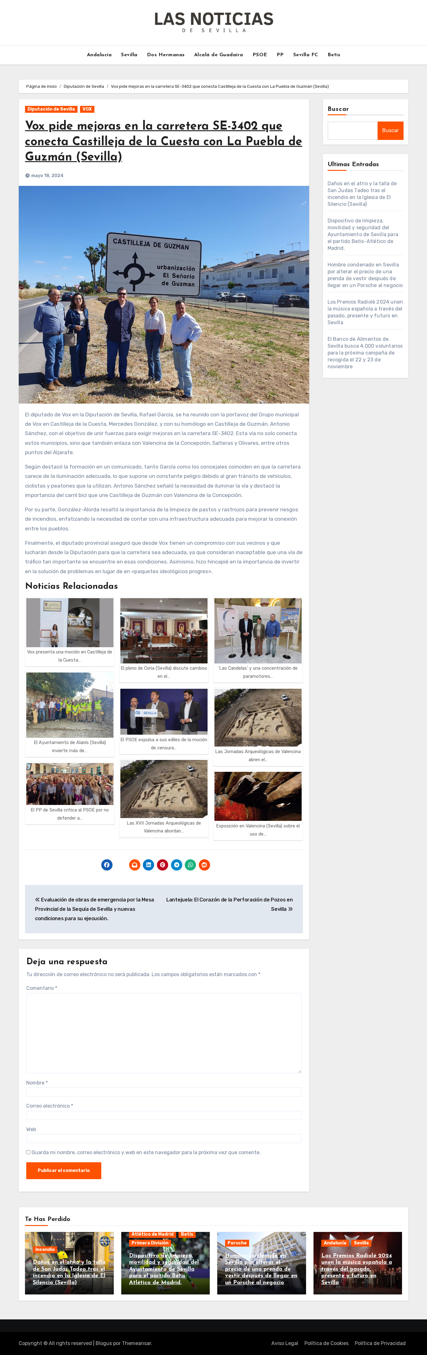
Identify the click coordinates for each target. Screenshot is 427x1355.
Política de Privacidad (380, 1343)
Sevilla (129, 54)
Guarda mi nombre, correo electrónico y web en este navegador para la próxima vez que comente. (146, 1152)
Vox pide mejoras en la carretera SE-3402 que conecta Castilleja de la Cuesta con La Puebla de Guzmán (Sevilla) (163, 142)
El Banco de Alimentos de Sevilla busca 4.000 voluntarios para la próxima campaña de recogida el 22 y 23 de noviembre (365, 353)
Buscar (338, 109)
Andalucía (99, 54)
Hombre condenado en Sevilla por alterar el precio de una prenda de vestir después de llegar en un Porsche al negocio (261, 1269)
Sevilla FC (305, 54)
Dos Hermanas (166, 54)
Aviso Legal (284, 1343)
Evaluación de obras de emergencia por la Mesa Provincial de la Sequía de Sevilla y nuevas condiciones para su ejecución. (94, 909)
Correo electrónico (49, 1106)
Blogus (104, 1343)
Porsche (237, 1243)
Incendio (45, 1249)
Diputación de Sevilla (51, 109)
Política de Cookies (326, 1343)
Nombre (37, 1083)
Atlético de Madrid (152, 1234)
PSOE (260, 54)
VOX (87, 109)
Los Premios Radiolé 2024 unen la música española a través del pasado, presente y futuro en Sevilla (356, 1269)
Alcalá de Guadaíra (218, 54)
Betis (334, 54)
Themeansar (136, 1343)
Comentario (41, 988)
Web (31, 1129)
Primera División (150, 1243)
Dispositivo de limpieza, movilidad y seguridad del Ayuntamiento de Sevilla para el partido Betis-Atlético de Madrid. (363, 234)
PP (280, 54)
